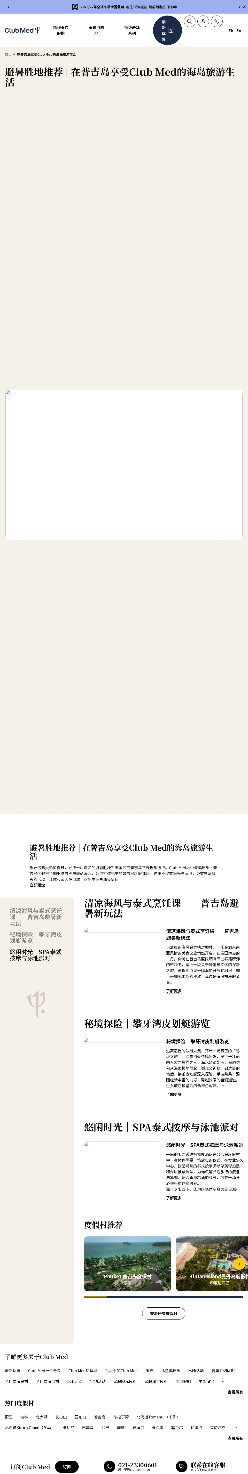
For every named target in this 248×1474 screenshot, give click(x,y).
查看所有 (235, 1392)
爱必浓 (157, 1427)
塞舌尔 (177, 1427)
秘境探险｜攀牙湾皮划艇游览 (36, 937)
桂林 (24, 1417)
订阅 (67, 1467)
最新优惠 (12, 1370)
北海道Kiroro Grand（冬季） (30, 1427)
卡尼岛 (68, 1427)
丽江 (9, 1417)
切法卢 (196, 1427)
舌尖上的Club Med (121, 1370)
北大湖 (41, 1417)
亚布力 (80, 1417)
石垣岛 (138, 1427)
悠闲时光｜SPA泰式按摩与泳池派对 (36, 954)
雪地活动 (98, 1381)
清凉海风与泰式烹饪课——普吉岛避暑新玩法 (36, 916)
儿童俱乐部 (170, 1370)
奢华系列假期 (223, 1370)
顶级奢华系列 (132, 30)
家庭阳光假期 (125, 1381)
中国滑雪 (206, 1381)
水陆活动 (196, 1370)
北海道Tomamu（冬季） (158, 1417)
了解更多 (174, 991)
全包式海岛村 (16, 1381)
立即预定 (37, 885)
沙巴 (105, 1427)
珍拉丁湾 (121, 1417)
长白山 (61, 1417)
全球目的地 (96, 30)
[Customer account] (203, 21)
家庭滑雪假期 (156, 1381)
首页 (8, 54)
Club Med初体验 (83, 1370)
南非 (121, 1427)
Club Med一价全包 (44, 1370)
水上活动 (74, 1381)
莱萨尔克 (217, 1427)
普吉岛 (100, 1417)
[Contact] (217, 21)
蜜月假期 (183, 1381)
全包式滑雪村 (47, 1381)
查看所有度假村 (163, 1313)
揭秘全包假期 (61, 30)
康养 (149, 1370)
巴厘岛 (88, 1427)
